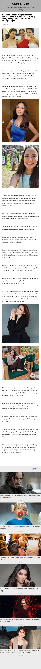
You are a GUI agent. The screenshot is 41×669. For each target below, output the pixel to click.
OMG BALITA (20, 3)
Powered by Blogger (21, 661)
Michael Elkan (25, 665)
